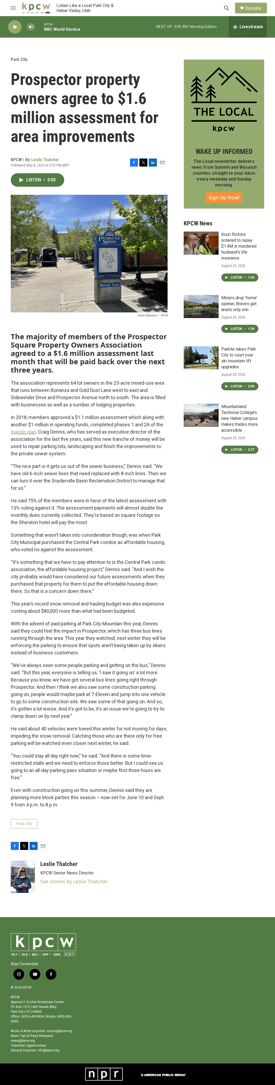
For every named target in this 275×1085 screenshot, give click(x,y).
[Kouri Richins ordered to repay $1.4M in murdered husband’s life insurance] (201, 243)
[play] (14, 27)
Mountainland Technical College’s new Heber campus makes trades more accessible (239, 418)
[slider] (39, 27)
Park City (19, 59)
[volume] (30, 27)
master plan (23, 432)
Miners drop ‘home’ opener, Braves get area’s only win (239, 303)
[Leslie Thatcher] (23, 877)
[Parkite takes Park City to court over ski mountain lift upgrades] (201, 357)
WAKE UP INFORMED (224, 151)
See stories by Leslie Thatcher (74, 881)
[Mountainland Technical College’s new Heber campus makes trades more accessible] (201, 415)
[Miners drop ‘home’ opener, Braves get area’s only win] (201, 306)
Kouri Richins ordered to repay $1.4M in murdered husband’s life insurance (238, 246)
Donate (253, 8)
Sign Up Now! (224, 197)
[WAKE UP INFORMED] (224, 100)
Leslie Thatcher (45, 159)
